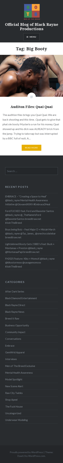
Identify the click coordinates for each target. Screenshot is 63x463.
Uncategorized (13, 413)
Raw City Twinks (14, 393)
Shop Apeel (11, 399)
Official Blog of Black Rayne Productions (31, 26)
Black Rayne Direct (15, 305)
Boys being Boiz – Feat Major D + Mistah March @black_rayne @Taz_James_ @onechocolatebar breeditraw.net (30, 233)
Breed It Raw (12, 318)
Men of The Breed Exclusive (20, 366)
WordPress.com (36, 455)
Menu (33, 37)
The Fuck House (14, 406)
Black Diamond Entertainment (21, 298)
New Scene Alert (14, 386)
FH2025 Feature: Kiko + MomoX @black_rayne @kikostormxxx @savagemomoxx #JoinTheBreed (30, 262)
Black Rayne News (14, 311)
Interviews (11, 359)
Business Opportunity (17, 325)
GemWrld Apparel (15, 352)
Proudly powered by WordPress (26, 452)
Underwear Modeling (16, 420)
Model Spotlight (13, 379)
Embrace (9, 345)
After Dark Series (14, 291)
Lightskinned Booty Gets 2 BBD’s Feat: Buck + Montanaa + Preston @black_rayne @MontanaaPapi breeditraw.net (29, 248)
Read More (31, 147)
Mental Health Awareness (19, 372)
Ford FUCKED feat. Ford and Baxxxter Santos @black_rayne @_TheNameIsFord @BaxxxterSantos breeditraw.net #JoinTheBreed (29, 217)
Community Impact (15, 332)
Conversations (13, 338)
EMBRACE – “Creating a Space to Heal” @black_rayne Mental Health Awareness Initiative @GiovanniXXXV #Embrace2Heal (27, 200)
